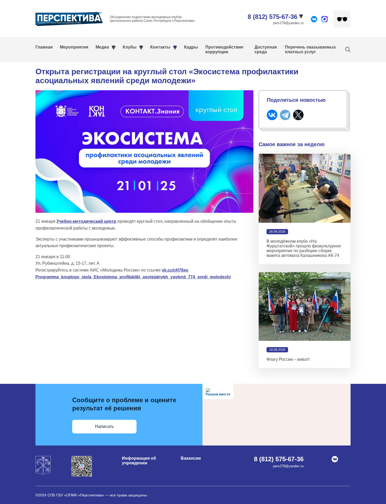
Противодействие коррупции (224, 49)
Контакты (160, 47)
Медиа (102, 47)
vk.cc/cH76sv (175, 270)
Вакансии (191, 458)
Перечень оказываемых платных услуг (310, 49)
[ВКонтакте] (272, 115)
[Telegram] (285, 115)
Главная (44, 47)
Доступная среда (265, 49)
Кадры (191, 47)
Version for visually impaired (342, 19)
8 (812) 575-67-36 (272, 16)
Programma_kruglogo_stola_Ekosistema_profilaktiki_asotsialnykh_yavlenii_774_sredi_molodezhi (133, 277)
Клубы (130, 47)
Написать (104, 426)
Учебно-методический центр (86, 221)
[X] (298, 115)
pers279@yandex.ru (288, 23)
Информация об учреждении (139, 460)
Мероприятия (74, 47)
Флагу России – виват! (288, 359)
